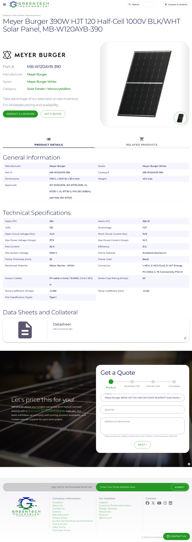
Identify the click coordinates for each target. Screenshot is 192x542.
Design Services (108, 508)
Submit (180, 487)
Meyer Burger (37, 74)
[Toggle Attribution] (189, 464)
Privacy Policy (59, 518)
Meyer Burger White (41, 82)
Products (7, 15)
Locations (57, 502)
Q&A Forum (105, 518)
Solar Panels (18, 15)
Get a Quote (53, 114)
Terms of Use (59, 524)
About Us (57, 505)
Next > (142, 444)
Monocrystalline (33, 15)
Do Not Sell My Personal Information (72, 521)
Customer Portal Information (115, 505)
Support (103, 502)
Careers (56, 511)
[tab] (49, 142)
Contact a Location (178, 4)
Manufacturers (60, 514)
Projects (103, 514)
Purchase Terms (61, 530)
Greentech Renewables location (47, 411)
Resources (105, 511)
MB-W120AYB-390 (62, 329)
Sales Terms (59, 527)
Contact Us (58, 508)
